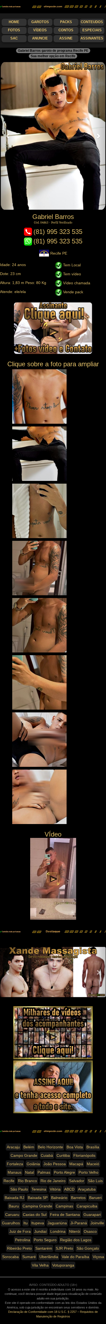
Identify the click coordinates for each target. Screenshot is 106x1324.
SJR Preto (64, 1248)
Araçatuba (87, 1189)
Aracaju (13, 1147)
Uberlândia (48, 1257)
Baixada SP (38, 1197)
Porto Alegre (64, 1172)
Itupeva (37, 1223)
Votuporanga (63, 1265)
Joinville (97, 1223)
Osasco (90, 1231)
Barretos (78, 1197)
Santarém (43, 1248)
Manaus (14, 1172)
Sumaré (29, 1257)
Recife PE (58, 253)
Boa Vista (75, 1147)
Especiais (92, 30)
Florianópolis (84, 1155)
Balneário (59, 1197)
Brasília (92, 1147)
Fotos (14, 30)
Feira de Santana (65, 1214)
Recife (9, 1181)
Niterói (74, 1231)
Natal (29, 1172)
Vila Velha (40, 1265)
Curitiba (63, 1155)
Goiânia (33, 1164)
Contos (65, 30)
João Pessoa (54, 1164)
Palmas (44, 1172)
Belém (28, 1147)
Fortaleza (15, 1164)
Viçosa (98, 1257)
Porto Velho (88, 1172)
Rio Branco (27, 1181)
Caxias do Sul (34, 1214)
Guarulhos (11, 1223)
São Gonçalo (88, 1248)
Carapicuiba (87, 1206)
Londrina (58, 1231)
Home (14, 22)
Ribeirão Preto (19, 1248)
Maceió (93, 1164)
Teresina (39, 1189)
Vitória (55, 1189)
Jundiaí (40, 1231)
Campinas (64, 1206)
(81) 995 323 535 (57, 231)
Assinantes (91, 38)
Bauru (14, 1206)
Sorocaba (10, 1257)
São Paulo (19, 1189)
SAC (14, 38)
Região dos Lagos (75, 1240)
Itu (25, 1223)
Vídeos (40, 30)
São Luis (95, 1181)
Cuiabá (47, 1155)
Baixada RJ (14, 1197)
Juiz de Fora (20, 1231)
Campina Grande (37, 1206)
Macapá (76, 1164)
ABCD (69, 1189)
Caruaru (12, 1214)
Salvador (76, 1181)
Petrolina (22, 1240)
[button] (8, 136)
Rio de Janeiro (53, 1181)
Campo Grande (24, 1155)
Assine (66, 38)
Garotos (40, 22)
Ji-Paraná (78, 1223)
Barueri (95, 1197)
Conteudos (92, 22)
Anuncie (40, 38)
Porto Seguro (45, 1240)
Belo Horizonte (50, 1147)
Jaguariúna (57, 1223)
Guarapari (92, 1214)
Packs (66, 22)
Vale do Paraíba (75, 1257)
